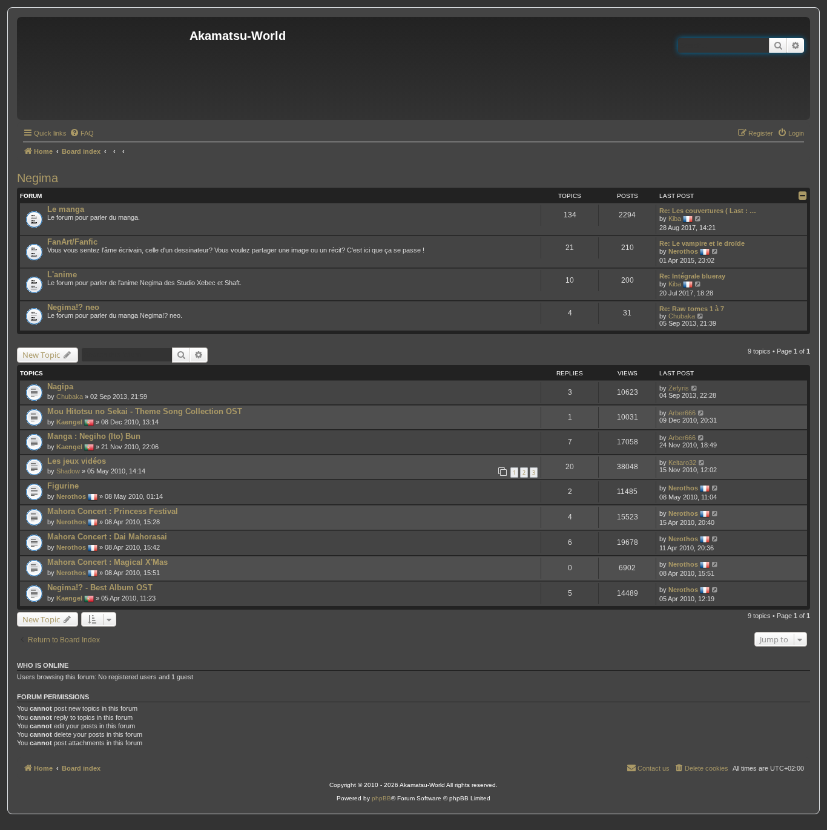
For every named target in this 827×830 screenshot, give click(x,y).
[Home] (104, 68)
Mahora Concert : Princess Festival (112, 511)
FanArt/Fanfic (72, 241)
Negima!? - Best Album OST (100, 587)
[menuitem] (82, 133)
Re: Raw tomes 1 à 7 (691, 308)
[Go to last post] (695, 388)
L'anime (62, 274)
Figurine (63, 485)
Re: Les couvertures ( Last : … (707, 210)
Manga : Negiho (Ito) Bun (93, 436)
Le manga (65, 209)
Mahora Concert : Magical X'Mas (107, 562)
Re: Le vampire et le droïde (702, 243)
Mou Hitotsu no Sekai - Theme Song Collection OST (144, 411)
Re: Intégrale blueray (692, 276)
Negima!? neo (73, 307)
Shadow (68, 471)
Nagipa (60, 386)
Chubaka (681, 316)
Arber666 (682, 413)
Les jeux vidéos (76, 461)
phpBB (381, 798)
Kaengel (69, 422)
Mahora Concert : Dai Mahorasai (107, 536)
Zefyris (678, 388)
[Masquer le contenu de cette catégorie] (803, 195)
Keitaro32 (682, 462)
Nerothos (683, 251)
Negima (37, 178)
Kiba (674, 218)
